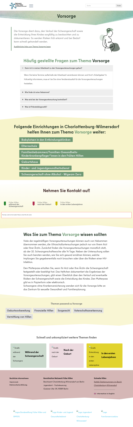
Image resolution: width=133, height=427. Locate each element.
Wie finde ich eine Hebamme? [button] (37, 92)
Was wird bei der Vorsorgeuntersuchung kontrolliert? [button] (46, 99)
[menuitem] (25, 382)
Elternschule (29, 146)
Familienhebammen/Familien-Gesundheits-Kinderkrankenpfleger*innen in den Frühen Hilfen (52, 154)
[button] (31, 6)
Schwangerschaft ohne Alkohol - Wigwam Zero (51, 174)
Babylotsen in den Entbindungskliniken (46, 140)
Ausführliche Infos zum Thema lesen (32, 46)
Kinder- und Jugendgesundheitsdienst (45, 168)
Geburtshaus (29, 162)
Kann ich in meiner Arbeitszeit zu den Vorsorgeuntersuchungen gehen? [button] (53, 68)
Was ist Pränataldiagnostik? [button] (36, 107)
